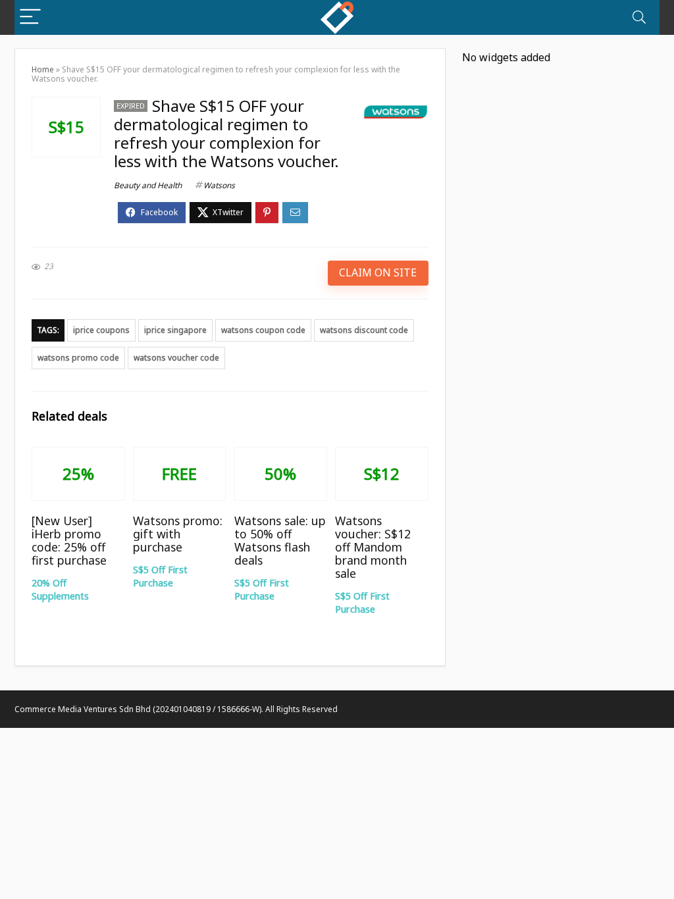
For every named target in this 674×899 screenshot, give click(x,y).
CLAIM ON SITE (378, 272)
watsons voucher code (176, 357)
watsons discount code (364, 330)
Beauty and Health (148, 185)
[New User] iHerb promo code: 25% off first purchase (69, 540)
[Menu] (30, 17)
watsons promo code (78, 357)
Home (43, 69)
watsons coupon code (263, 330)
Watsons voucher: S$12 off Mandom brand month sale (373, 547)
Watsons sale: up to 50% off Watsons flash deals (280, 540)
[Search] (639, 17)
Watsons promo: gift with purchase (177, 534)
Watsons (219, 185)
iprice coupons (101, 330)
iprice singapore (175, 330)
